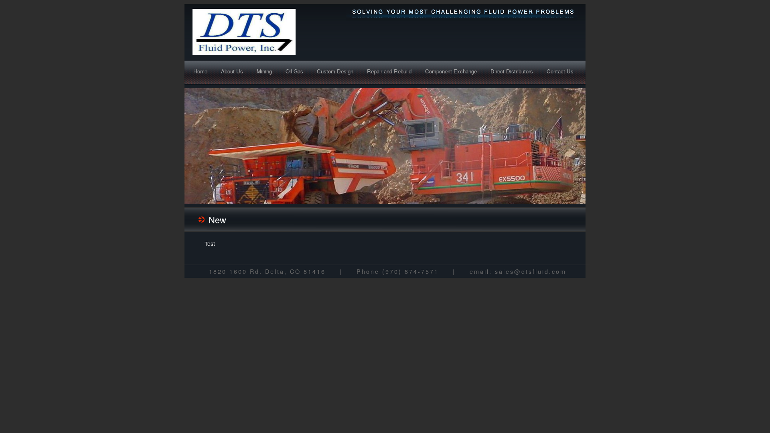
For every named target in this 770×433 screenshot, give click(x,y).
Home (200, 71)
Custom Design (335, 71)
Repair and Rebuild (389, 71)
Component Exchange (451, 71)
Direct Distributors (511, 71)
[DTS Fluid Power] (266, 32)
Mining (264, 71)
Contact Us (560, 71)
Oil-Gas (294, 71)
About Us (232, 71)
